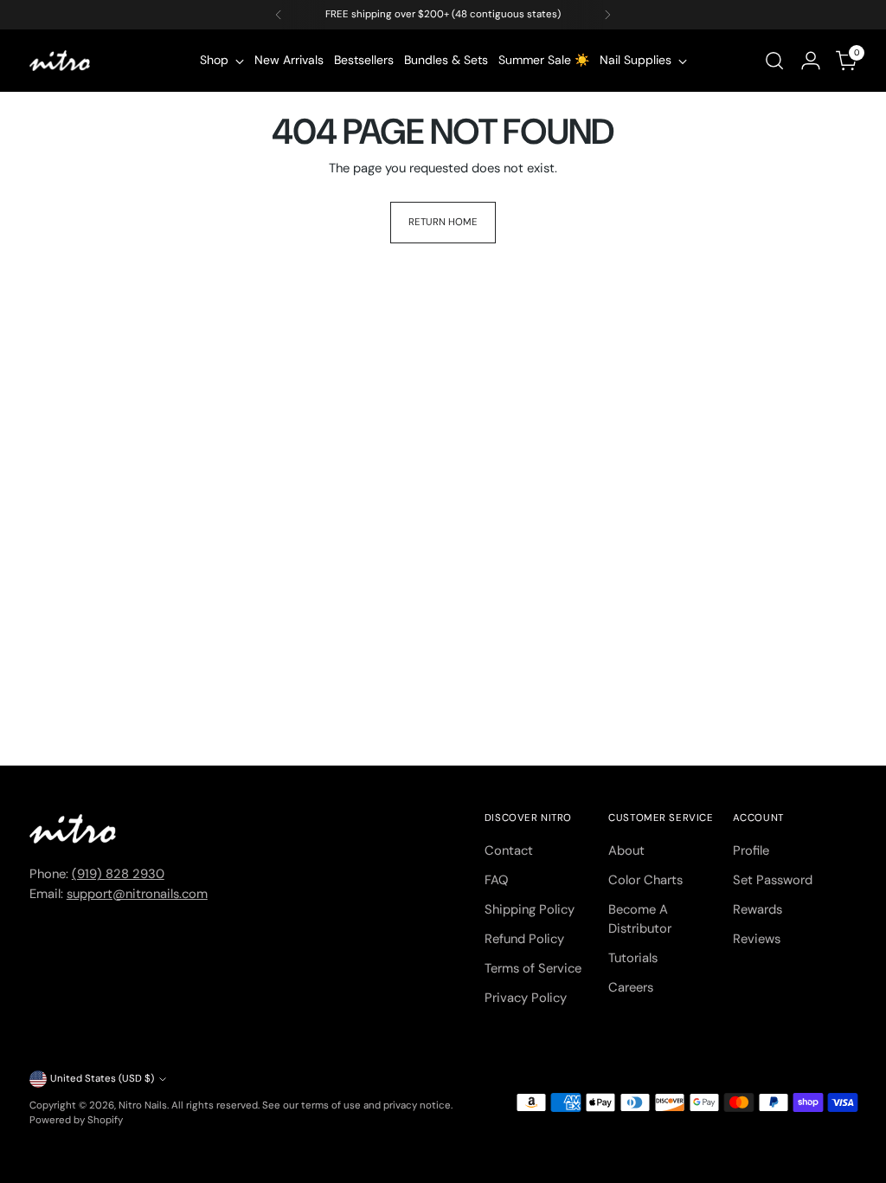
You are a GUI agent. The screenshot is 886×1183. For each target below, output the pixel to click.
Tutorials (633, 957)
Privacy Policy (526, 997)
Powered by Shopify (76, 1120)
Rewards (757, 909)
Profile (751, 850)
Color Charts (645, 880)
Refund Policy (524, 938)
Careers (630, 987)
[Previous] (279, 14)
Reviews (756, 938)
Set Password (772, 880)
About (626, 850)
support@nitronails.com (137, 893)
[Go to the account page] (810, 60)
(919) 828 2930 (118, 873)
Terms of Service (533, 968)
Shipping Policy (530, 909)
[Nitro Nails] (59, 60)
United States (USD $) (102, 1078)
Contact (509, 850)
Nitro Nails (143, 1105)
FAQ (496, 880)
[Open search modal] (774, 60)
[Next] (607, 14)
